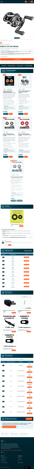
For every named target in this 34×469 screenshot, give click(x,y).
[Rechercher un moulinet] (26, 2)
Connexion (19, 457)
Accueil (1, 40)
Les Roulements (3, 459)
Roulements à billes (11, 65)
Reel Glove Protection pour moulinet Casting (9, 311)
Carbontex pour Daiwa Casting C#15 (17, 224)
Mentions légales (20, 462)
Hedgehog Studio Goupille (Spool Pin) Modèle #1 (24, 311)
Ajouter (11, 113)
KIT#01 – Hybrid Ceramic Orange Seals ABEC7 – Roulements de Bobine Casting (9, 92)
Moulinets (4, 40)
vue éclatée (21, 359)
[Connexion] (27, 1)
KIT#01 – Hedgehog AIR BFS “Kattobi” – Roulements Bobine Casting (24, 134)
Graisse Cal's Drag (8, 241)
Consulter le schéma (28, 250)
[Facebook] (4, 452)
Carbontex (3, 65)
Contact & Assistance (4, 462)
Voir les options (26, 257)
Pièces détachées (28, 65)
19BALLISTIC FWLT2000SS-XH (14, 433)
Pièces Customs (20, 65)
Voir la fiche (6, 113)
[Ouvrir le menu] (32, 2)
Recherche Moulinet (4, 457)
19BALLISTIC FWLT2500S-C (25, 433)
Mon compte (20, 459)
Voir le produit (19, 200)
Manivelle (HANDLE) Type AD (7, 330)
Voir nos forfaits (28, 418)
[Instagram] (1, 452)
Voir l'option (29, 387)
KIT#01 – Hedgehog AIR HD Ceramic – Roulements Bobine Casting (9, 134)
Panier (19, 461)
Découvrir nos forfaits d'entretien (9, 426)
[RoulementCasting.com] (2, 1)
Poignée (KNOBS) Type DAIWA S (23, 330)
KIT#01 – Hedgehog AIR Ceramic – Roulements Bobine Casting (17, 177)
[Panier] (29, 1)
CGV (32, 467)
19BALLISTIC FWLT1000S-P (5, 433)
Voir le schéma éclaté (17, 59)
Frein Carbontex (3, 461)
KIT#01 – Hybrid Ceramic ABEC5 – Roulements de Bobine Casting (24, 92)
